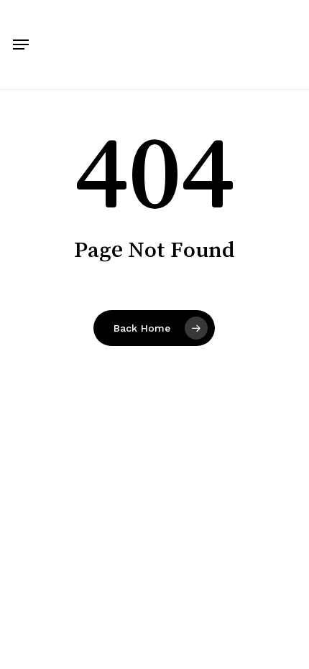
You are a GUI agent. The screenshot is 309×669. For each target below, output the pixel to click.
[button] (21, 44)
